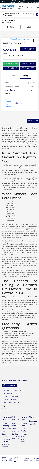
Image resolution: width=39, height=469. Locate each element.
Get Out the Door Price (29, 49)
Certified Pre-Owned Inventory (16, 436)
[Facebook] (4, 407)
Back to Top (33, 121)
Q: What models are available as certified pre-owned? (19, 333)
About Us (32, 424)
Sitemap (21, 459)
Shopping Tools (7, 418)
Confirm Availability (28, 64)
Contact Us (10, 385)
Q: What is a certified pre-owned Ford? (15, 332)
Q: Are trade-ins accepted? (11, 337)
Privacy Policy (11, 459)
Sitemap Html (27, 459)
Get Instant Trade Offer (13, 68)
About (32, 417)
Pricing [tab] (25, 76)
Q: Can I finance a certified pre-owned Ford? (16, 335)
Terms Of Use (16, 459)
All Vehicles (16, 418)
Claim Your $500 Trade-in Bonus (28, 68)
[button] (33, 40)
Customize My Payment (11, 64)
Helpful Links (24, 418)
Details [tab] (13, 76)
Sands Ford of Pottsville (5, 459)
